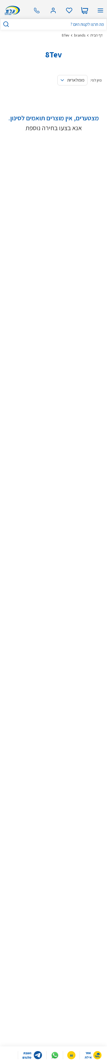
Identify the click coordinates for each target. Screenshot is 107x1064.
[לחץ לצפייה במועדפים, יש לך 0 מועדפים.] (69, 10)
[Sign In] (53, 10)
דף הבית (96, 35)
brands (79, 35)
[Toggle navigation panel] (100, 10)
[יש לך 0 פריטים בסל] (84, 10)
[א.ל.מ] (11, 10)
